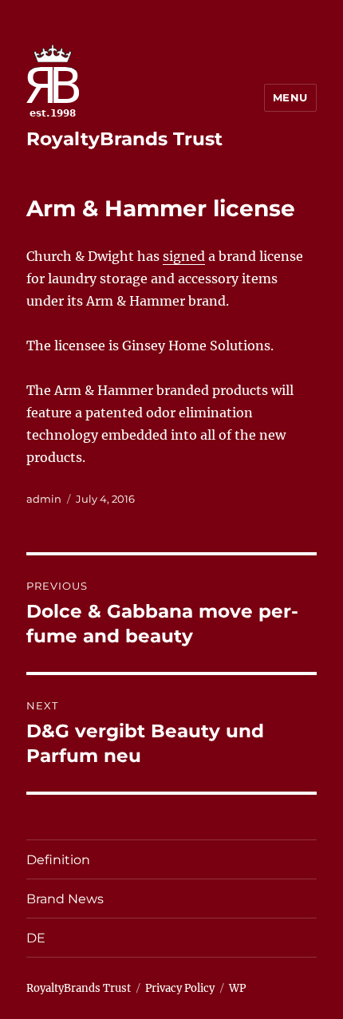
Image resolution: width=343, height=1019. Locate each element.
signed (184, 256)
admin (43, 498)
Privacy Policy (180, 988)
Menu (290, 97)
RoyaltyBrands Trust (124, 139)
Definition (58, 859)
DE (35, 938)
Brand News (65, 898)
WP (237, 988)
